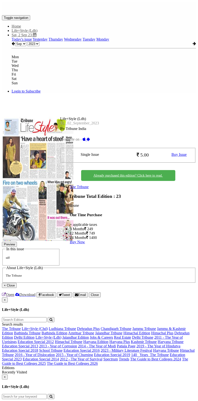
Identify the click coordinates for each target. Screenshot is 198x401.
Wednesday (73, 39)
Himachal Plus (162, 333)
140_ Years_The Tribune (150, 355)
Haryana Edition (95, 342)
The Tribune (79, 187)
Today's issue (22, 39)
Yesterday (40, 39)
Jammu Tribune (144, 329)
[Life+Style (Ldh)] (99, 8)
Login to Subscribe (26, 91)
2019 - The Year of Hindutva (158, 346)
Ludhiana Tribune (62, 329)
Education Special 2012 (36, 342)
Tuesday (89, 39)
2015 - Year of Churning (74, 355)
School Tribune (51, 350)
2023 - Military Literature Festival (126, 350)
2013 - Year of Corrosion (58, 346)
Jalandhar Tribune (108, 333)
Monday (102, 39)
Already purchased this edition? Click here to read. (128, 175)
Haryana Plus (119, 342)
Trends (124, 359)
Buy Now (77, 242)
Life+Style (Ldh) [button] (24, 31)
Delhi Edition (24, 337)
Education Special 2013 (20, 346)
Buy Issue (179, 154)
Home (16, 26)
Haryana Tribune (171, 342)
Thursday (56, 39)
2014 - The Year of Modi (97, 346)
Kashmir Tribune (144, 342)
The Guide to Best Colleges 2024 (155, 359)
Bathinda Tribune (27, 333)
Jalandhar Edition (75, 337)
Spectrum (110, 359)
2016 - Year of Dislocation (35, 355)
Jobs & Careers (101, 337)
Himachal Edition (136, 333)
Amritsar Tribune (81, 333)
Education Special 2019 (112, 355)
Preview (9, 244)
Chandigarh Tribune (116, 329)
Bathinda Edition (54, 333)
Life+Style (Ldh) (48, 337)
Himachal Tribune (68, 342)
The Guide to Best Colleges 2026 (72, 363)
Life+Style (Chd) (35, 329)
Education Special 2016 (82, 350)
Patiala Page (126, 346)
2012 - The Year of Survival (81, 359)
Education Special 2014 (41, 359)
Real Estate (122, 337)
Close (95, 295)
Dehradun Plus (88, 329)
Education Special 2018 (20, 350)
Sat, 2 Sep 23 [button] (22, 35)
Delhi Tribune (142, 337)
